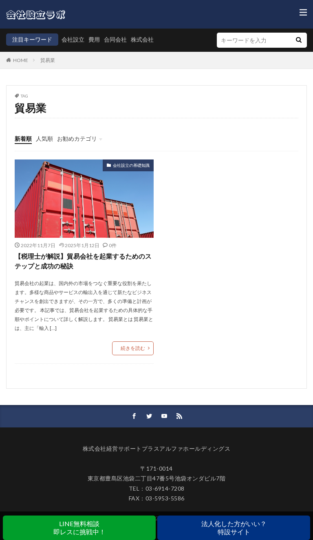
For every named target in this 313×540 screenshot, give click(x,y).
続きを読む (133, 348)
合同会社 (115, 39)
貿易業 (47, 60)
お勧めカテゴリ (77, 138)
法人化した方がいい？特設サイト (234, 528)
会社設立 (73, 39)
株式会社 (142, 39)
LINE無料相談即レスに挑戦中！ (79, 528)
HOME (20, 60)
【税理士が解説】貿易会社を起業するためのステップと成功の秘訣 (83, 261)
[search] (299, 40)
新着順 (23, 138)
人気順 (44, 138)
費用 (94, 39)
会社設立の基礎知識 (131, 165)
